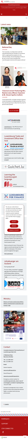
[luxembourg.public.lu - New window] (14, 121)
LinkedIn (7, 404)
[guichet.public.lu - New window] (14, 283)
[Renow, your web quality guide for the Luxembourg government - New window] (4, 438)
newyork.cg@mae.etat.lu (10, 370)
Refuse (14, 226)
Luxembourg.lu (8, 126)
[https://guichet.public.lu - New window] (14, 166)
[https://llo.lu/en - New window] (14, 184)
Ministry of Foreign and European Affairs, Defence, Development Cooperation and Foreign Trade (14, 303)
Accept (14, 221)
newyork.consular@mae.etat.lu (11, 376)
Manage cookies (14, 230)
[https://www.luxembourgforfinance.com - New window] (14, 196)
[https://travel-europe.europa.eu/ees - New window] (14, 325)
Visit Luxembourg (8, 253)
